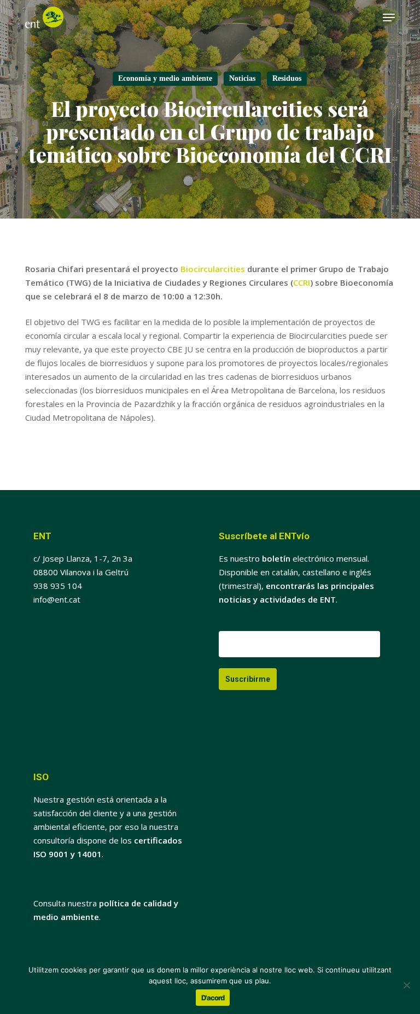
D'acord (212, 997)
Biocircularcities (212, 268)
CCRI (301, 282)
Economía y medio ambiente (165, 78)
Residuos (286, 78)
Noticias (242, 78)
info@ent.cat (56, 599)
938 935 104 (57, 585)
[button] (389, 17)
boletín (276, 558)
